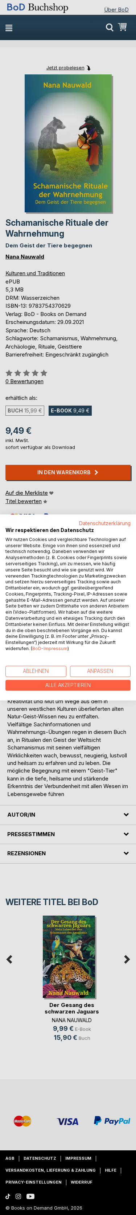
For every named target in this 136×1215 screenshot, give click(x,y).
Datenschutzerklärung (105, 523)
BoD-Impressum (49, 648)
